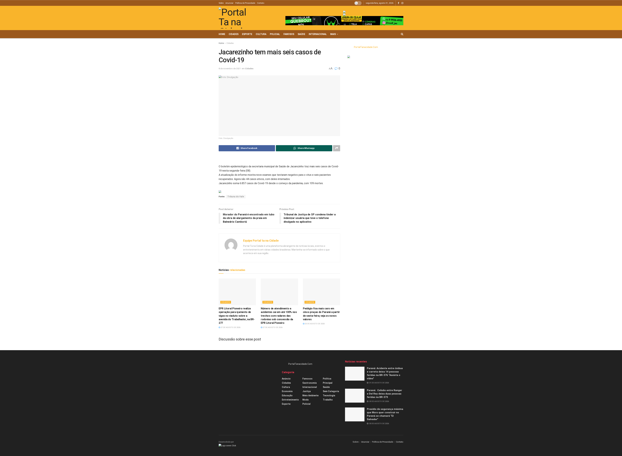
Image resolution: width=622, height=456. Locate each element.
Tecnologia (329, 395)
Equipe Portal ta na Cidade (261, 240)
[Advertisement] (248, 382)
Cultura (261, 34)
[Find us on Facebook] (398, 3)
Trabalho (328, 399)
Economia (287, 391)
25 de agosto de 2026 (314, 324)
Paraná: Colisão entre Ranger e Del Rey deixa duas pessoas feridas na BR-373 (384, 394)
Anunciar (229, 3)
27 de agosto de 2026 (230, 327)
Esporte (247, 34)
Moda (305, 399)
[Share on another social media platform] (336, 148)
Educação (287, 395)
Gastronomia (309, 383)
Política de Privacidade (245, 3)
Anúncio (286, 378)
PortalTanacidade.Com (366, 47)
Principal (327, 383)
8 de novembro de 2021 (230, 68)
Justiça (306, 391)
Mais (333, 34)
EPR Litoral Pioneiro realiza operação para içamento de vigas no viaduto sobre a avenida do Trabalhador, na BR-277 (236, 316)
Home (222, 34)
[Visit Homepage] (237, 17)
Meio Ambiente (310, 395)
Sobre (221, 3)
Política (327, 378)
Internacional (318, 34)
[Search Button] (402, 34)
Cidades (233, 34)
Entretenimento (290, 399)
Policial (275, 34)
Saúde (301, 34)
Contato (260, 3)
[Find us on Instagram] (402, 3)
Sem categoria (331, 391)
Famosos (288, 34)
